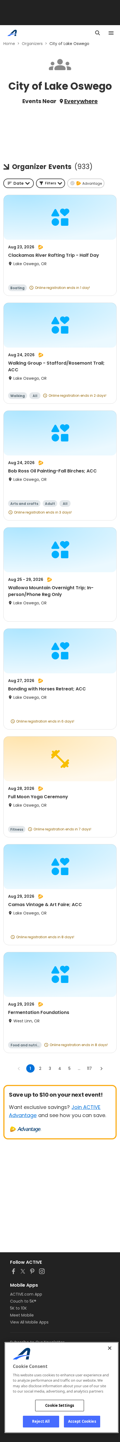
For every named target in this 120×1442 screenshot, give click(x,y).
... (79, 1068)
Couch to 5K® (23, 1301)
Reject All (41, 1421)
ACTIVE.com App (26, 1294)
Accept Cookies (82, 1421)
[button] (50, 183)
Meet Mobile (22, 1315)
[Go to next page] (101, 1068)
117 (89, 1068)
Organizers (32, 43)
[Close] (110, 1348)
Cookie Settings (59, 1405)
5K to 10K (18, 1308)
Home (9, 43)
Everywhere (81, 101)
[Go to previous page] (19, 1068)
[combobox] (18, 183)
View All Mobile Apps (29, 1322)
